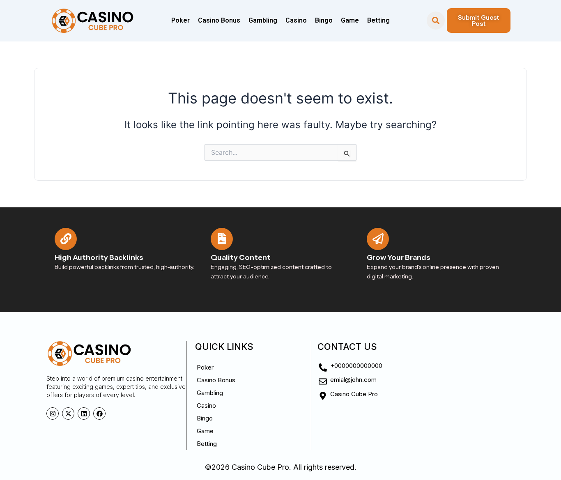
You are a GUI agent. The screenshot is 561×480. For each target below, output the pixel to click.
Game (350, 20)
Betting (378, 20)
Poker (180, 20)
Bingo (324, 20)
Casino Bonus (219, 20)
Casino (296, 20)
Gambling (262, 20)
